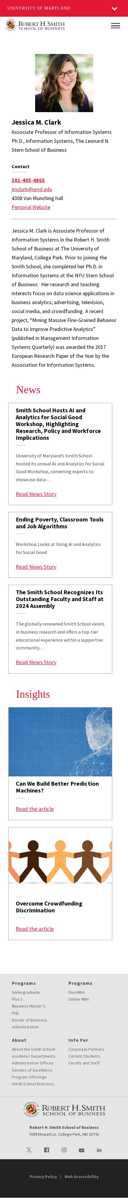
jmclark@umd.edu (32, 189)
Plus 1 (17, 999)
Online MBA (78, 999)
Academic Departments (33, 1056)
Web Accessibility (82, 1176)
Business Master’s (29, 1006)
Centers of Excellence (32, 1070)
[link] (60, 454)
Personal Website (31, 207)
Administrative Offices (33, 1063)
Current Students (84, 1056)
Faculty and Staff (84, 1063)
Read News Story (36, 494)
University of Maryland (38, 8)
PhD (15, 1013)
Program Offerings (29, 1077)
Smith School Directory (33, 1083)
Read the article (35, 808)
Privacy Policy (43, 1176)
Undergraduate (26, 992)
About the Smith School (33, 1049)
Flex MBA (76, 992)
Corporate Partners (86, 1049)
